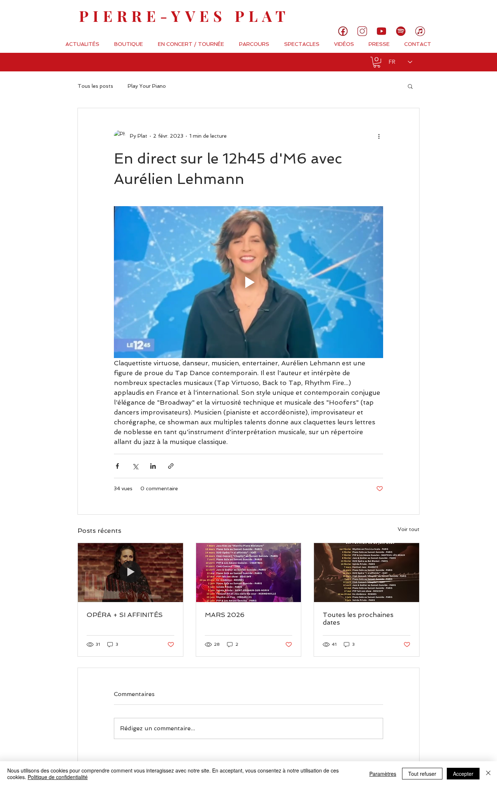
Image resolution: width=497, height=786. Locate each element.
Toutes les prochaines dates (358, 618)
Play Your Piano (147, 86)
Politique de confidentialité (58, 777)
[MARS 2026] (248, 572)
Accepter (463, 773)
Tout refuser (422, 773)
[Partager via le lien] (170, 466)
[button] (376, 62)
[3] (362, 31)
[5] (381, 31)
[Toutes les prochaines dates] (366, 572)
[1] (343, 31)
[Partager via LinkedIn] (153, 466)
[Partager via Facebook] (117, 466)
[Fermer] (488, 773)
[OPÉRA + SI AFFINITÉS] (130, 572)
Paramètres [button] (382, 773)
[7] (420, 31)
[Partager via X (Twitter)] (135, 466)
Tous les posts (95, 86)
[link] (467, 12)
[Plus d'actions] (378, 135)
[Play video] (248, 282)
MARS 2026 (224, 614)
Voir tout (409, 529)
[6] (401, 31)
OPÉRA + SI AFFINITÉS (125, 614)
